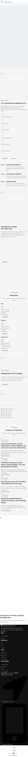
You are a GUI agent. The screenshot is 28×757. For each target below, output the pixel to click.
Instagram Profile (4, 664)
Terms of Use (4, 652)
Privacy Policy (4, 655)
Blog (2, 645)
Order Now (5, 317)
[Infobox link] (14, 167)
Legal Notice (3, 657)
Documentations (4, 659)
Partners (3, 647)
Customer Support (5, 636)
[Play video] (14, 362)
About (2, 643)
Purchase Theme (4, 671)
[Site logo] (7, 1)
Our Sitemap (3, 666)
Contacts (3, 638)
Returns (2, 669)
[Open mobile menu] (26, 1)
